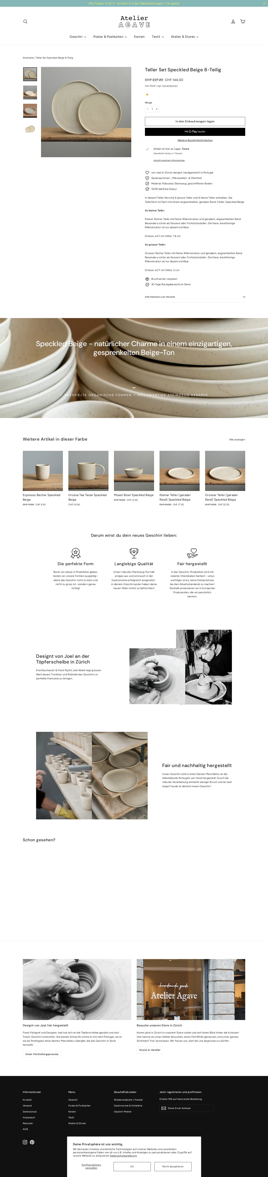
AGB (25, 1129)
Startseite (28, 57)
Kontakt (27, 1099)
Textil (156, 37)
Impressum (29, 1117)
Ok (132, 1166)
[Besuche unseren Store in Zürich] (191, 989)
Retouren (28, 1123)
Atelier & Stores (183, 37)
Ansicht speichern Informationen (169, 160)
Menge (148, 102)
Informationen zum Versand (160, 296)
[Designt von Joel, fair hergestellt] (77, 989)
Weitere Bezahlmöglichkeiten (195, 140)
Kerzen (139, 37)
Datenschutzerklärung (123, 1155)
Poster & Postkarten (108, 37)
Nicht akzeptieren (173, 1166)
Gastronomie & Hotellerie (128, 1105)
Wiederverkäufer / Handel (128, 1099)
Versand (27, 1105)
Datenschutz (30, 1111)
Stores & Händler (150, 1050)
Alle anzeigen (237, 439)
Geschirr (76, 37)
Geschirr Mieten (122, 1111)
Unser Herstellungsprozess (42, 1054)
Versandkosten (170, 86)
